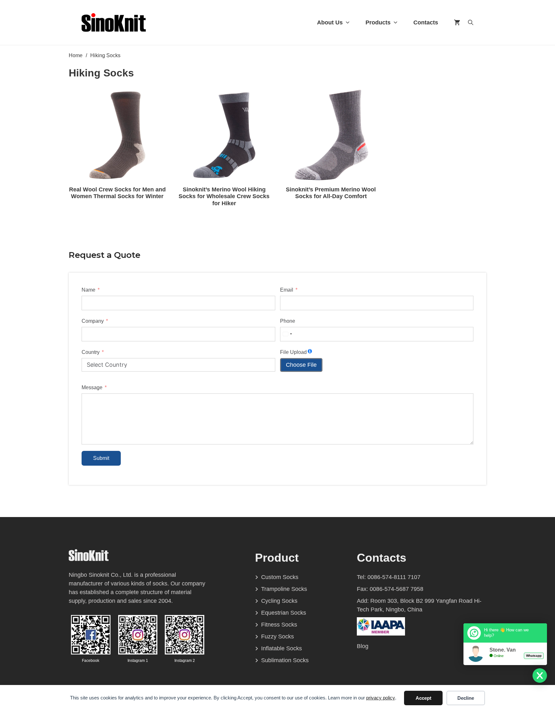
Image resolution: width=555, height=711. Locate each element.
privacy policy (380, 697)
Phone (287, 321)
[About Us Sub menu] (347, 22)
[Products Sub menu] (395, 22)
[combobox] (287, 334)
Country (91, 352)
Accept (423, 698)
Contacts (425, 22)
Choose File (301, 365)
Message (92, 387)
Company (93, 321)
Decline (465, 698)
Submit (101, 458)
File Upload (293, 352)
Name (88, 290)
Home (76, 55)
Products (378, 22)
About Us (330, 22)
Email (286, 290)
